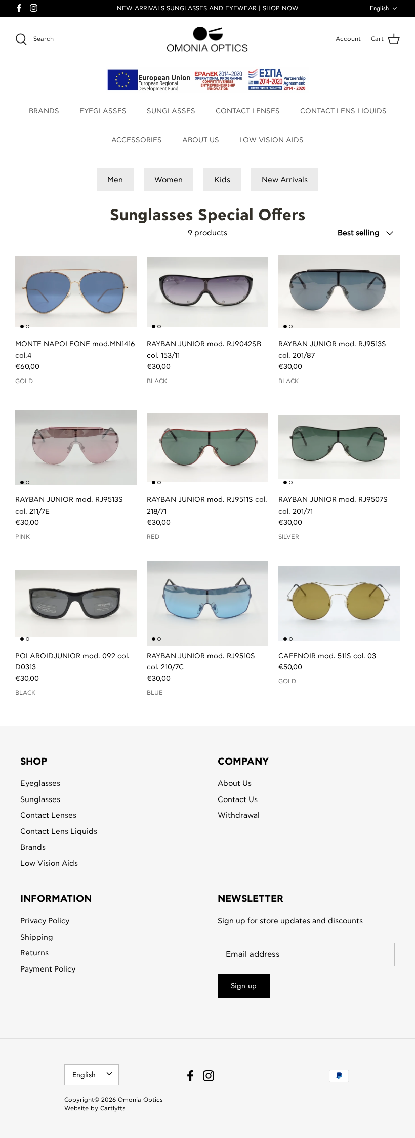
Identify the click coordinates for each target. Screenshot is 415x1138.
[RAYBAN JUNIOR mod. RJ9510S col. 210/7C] (207, 603)
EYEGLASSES (103, 111)
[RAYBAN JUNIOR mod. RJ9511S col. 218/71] (207, 447)
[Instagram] (33, 8)
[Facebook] (19, 8)
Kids (222, 180)
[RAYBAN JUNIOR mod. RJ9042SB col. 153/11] (207, 291)
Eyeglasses (40, 783)
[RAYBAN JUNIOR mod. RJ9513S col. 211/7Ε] (76, 447)
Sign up (244, 985)
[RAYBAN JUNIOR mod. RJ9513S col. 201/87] (339, 291)
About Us (235, 783)
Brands (33, 847)
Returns (34, 953)
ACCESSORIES (136, 140)
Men (115, 180)
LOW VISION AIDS (271, 140)
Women (168, 180)
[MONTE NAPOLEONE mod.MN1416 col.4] (76, 291)
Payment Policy (47, 969)
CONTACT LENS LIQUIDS (343, 111)
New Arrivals (285, 180)
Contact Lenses (48, 815)
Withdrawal (239, 815)
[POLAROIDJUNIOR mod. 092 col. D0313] (76, 603)
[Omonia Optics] (207, 39)
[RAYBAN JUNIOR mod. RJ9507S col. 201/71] (339, 447)
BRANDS (44, 111)
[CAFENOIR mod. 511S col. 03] (339, 603)
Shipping (36, 937)
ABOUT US (200, 140)
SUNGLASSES (171, 111)
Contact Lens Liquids (58, 831)
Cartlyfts (113, 1108)
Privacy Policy (44, 921)
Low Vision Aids (49, 863)
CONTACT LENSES (248, 111)
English (379, 8)
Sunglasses (40, 800)
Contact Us (238, 800)
